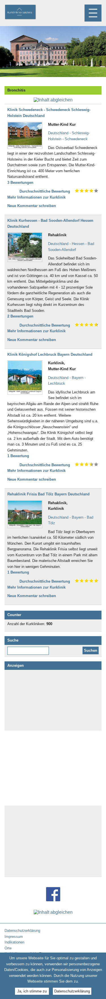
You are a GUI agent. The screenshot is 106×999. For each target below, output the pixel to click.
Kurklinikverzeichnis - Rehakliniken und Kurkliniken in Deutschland (25, 12)
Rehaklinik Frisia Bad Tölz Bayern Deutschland (48, 494)
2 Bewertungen (20, 316)
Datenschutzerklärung (72, 991)
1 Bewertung (18, 456)
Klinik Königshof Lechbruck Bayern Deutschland (49, 354)
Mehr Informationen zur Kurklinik (36, 197)
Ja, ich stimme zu (32, 991)
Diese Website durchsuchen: (29, 648)
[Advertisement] (53, 700)
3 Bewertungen (20, 182)
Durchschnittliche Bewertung (45, 191)
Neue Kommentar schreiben (31, 206)
